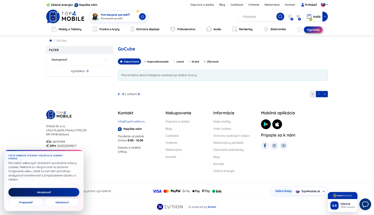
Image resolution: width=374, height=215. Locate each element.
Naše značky (222, 121)
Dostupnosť (59, 59)
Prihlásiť (311, 5)
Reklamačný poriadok (228, 143)
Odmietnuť (62, 202)
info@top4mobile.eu (131, 121)
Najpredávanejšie (158, 61)
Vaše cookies (222, 128)
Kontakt (290, 4)
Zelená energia (62, 5)
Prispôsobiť (26, 202)
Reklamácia (272, 4)
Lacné (180, 61)
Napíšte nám (88, 5)
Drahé (195, 61)
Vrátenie (253, 4)
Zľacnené (213, 61)
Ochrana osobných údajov (231, 135)
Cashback (236, 4)
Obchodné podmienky (228, 150)
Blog (222, 4)
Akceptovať (44, 192)
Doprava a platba (202, 4)
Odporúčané (131, 61)
